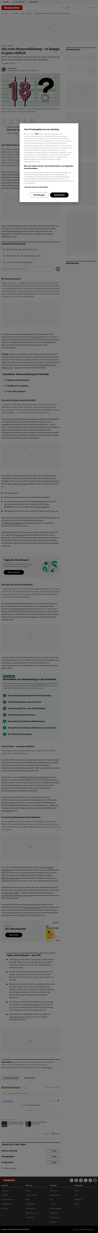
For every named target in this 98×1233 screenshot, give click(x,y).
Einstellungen (39, 195)
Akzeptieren (59, 195)
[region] (49, 162)
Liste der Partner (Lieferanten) (36, 187)
